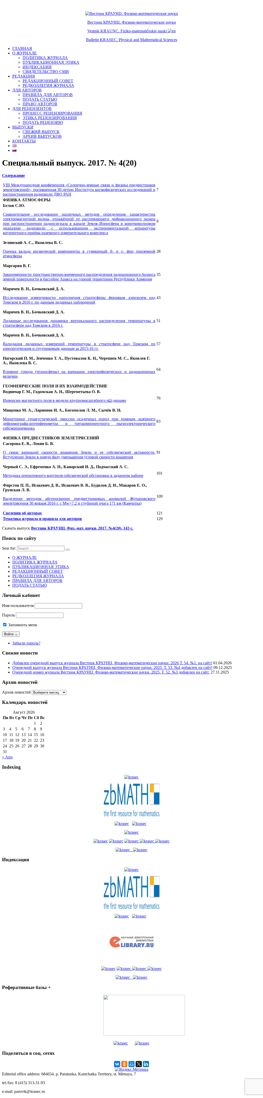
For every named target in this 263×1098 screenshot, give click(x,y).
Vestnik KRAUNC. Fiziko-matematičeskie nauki (127, 31)
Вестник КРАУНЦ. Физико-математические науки (131, 22)
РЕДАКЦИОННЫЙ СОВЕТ (48, 81)
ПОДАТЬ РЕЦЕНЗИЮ (43, 122)
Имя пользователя (18, 605)
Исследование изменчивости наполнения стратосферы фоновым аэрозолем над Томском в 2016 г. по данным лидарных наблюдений (79, 299)
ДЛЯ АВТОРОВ (27, 90)
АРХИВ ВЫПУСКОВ (42, 136)
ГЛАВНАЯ (22, 48)
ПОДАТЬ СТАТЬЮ (40, 99)
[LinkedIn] (146, 1064)
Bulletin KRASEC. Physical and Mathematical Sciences (131, 40)
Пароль (8, 615)
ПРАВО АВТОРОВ (40, 104)
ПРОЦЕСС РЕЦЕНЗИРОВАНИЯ (52, 113)
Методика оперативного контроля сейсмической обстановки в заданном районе (73, 475)
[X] (139, 1064)
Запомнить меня (22, 625)
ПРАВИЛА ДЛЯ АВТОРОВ (48, 95)
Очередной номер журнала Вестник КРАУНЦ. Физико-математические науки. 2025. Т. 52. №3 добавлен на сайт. (111, 672)
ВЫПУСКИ (22, 127)
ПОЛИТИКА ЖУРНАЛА (45, 58)
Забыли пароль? (26, 643)
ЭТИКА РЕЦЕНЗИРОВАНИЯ (50, 118)
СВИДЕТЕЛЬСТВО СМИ (46, 71)
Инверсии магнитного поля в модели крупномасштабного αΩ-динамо (64, 400)
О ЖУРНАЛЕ (24, 53)
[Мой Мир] (131, 1064)
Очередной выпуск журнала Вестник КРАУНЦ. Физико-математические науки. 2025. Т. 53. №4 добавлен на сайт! (112, 667)
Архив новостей (16, 692)
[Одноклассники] (124, 1064)
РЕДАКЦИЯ (23, 76)
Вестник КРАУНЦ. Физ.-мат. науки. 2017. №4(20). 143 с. (82, 528)
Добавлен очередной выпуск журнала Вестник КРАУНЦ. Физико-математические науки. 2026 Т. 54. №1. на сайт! (112, 663)
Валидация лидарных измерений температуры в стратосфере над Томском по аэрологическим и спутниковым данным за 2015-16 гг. (79, 346)
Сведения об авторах (22, 513)
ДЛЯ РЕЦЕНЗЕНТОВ (32, 108)
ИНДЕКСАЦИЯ (37, 67)
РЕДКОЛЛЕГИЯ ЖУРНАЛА (48, 85)
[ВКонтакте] (117, 1064)
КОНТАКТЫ (24, 141)
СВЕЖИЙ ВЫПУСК (41, 132)
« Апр (7, 757)
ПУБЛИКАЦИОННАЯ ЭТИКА (51, 62)
